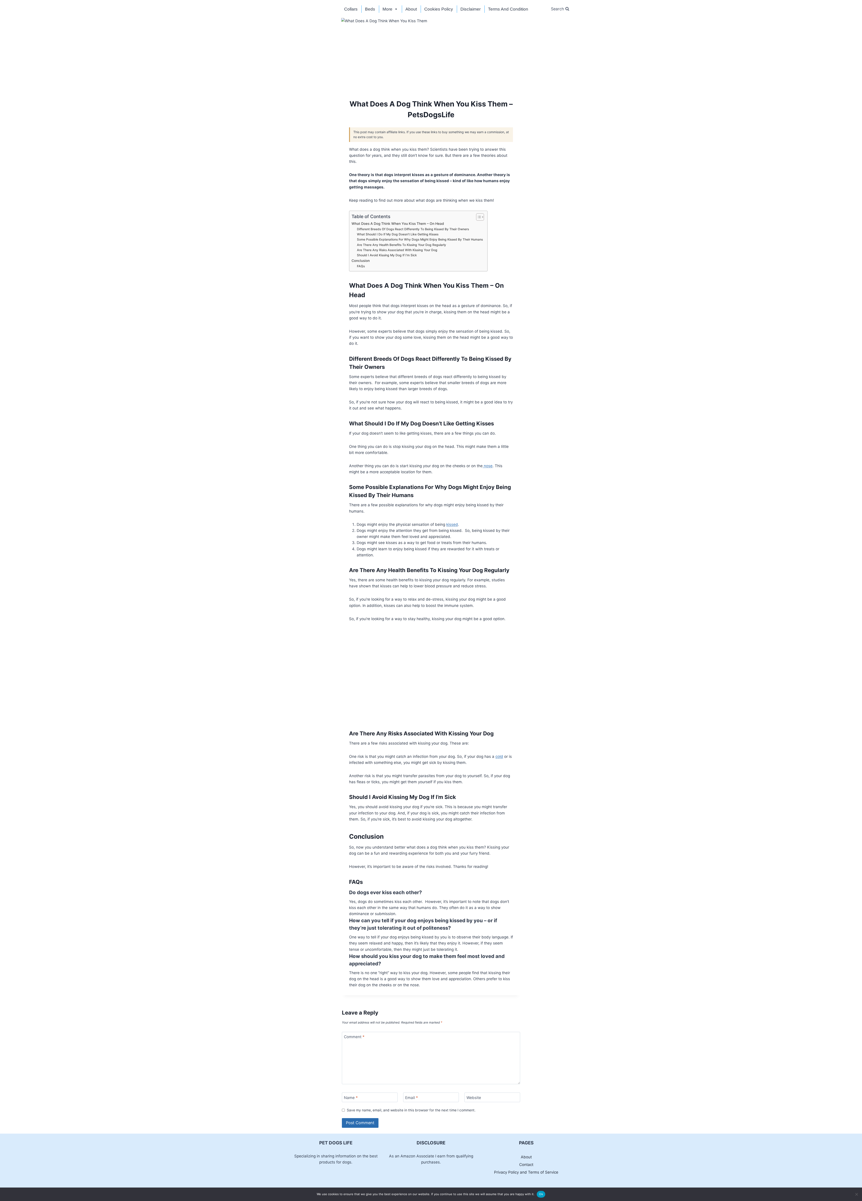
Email (411, 1097)
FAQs (361, 266)
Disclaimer (470, 9)
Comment (354, 1037)
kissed (452, 524)
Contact (526, 1164)
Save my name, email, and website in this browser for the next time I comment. (411, 1110)
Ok (541, 1194)
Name (351, 1097)
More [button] (387, 9)
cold (499, 756)
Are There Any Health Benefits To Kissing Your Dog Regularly (401, 245)
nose (488, 466)
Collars (351, 9)
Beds (370, 9)
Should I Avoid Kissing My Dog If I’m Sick (387, 255)
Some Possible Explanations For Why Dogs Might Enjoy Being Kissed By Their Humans (420, 239)
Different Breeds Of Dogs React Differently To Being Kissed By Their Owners (413, 229)
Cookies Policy (438, 9)
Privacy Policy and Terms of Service (526, 1172)
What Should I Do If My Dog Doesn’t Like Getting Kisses (397, 234)
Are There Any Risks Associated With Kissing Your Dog (397, 250)
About (411, 9)
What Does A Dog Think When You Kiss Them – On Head (398, 223)
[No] (856, 1194)
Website (473, 1097)
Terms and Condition (508, 9)
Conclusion (361, 261)
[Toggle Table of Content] (478, 217)
